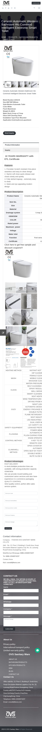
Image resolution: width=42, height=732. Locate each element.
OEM (10, 668)
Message (7, 616)
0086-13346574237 (27, 553)
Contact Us (14, 674)
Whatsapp (7, 602)
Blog (11, 671)
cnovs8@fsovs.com (13, 562)
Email (6, 594)
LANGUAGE (36, 3)
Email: (6, 497)
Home (3, 37)
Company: (8, 512)
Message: (8, 519)
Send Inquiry (8, 528)
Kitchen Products (17, 665)
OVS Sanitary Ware (19, 654)
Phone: (7, 504)
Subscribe (9, 629)
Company (7, 609)
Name (5, 587)
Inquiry (7, 150)
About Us (7, 640)
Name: (7, 490)
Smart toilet (9, 39)
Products (12, 37)
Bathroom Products (28, 37)
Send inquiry (9, 133)
